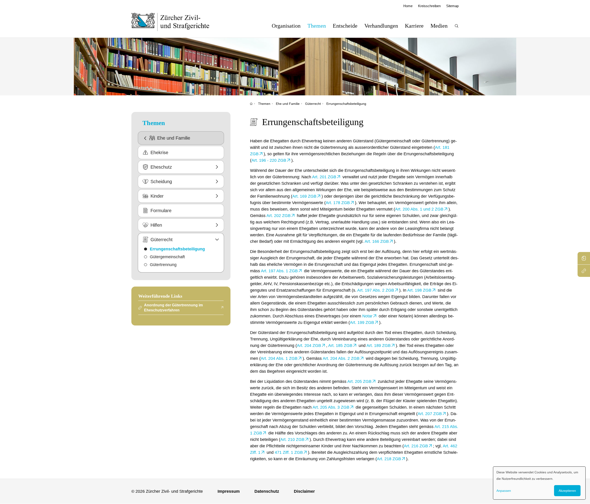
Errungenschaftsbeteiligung (346, 103)
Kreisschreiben (429, 6)
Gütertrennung (163, 264)
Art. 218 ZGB (389, 459)
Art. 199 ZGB (362, 322)
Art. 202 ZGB (278, 215)
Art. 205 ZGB (359, 381)
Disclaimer (304, 491)
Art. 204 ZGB (309, 345)
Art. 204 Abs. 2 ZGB (341, 358)
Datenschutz (266, 491)
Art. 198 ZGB (419, 290)
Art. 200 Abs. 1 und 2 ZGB (419, 209)
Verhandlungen (381, 26)
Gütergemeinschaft (167, 257)
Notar (367, 316)
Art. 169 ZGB (304, 196)
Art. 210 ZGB (292, 439)
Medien (439, 26)
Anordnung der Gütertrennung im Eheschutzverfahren (173, 307)
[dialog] (539, 483)
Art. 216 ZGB (416, 446)
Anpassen (503, 490)
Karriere (414, 26)
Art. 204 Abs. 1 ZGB (279, 358)
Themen (316, 26)
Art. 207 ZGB (430, 413)
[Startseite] (251, 103)
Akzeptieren (567, 490)
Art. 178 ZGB (338, 202)
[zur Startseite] (175, 22)
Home (408, 6)
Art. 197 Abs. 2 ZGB (375, 290)
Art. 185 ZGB (340, 345)
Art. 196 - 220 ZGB (268, 160)
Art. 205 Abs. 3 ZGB (331, 407)
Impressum (229, 491)
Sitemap (452, 6)
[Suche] (456, 26)
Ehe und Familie (288, 103)
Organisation (286, 26)
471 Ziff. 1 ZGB (289, 452)
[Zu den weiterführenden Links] (584, 270)
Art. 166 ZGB (377, 241)
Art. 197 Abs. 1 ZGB (279, 271)
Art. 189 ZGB (378, 345)
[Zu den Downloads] (584, 258)
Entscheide (345, 26)
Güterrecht (313, 103)
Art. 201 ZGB (324, 177)
